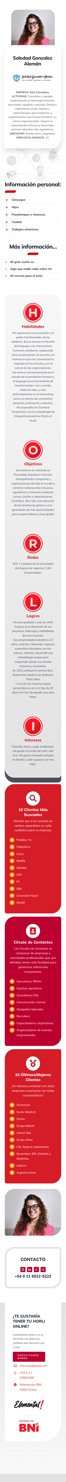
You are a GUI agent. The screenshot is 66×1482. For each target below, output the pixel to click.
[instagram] (22, 1269)
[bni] (29, 1421)
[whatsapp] (36, 1269)
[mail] (43, 1269)
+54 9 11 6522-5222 (33, 1276)
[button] (33, 200)
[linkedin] (29, 1269)
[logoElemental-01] (29, 1400)
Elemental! (13, 1457)
